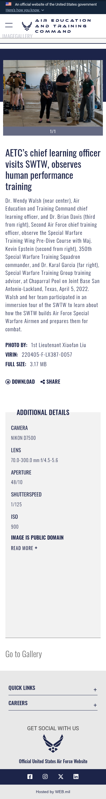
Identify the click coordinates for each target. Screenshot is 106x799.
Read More (23, 548)
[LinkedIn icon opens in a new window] (76, 776)
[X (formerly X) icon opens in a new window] (61, 776)
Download (22, 381)
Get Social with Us (53, 728)
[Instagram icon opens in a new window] (45, 776)
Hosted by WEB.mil (53, 791)
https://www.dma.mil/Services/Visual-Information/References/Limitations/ (45, 619)
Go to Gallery (23, 653)
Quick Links (21, 687)
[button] (25, 10)
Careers (17, 703)
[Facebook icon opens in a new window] (30, 776)
